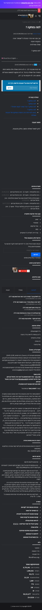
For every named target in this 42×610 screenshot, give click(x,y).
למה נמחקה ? (31, 101)
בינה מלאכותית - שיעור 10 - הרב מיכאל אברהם (24, 195)
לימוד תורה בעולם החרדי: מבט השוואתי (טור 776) (26, 302)
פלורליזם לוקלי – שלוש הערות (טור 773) (29, 318)
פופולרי (20, 290)
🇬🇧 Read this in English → (10, 58)
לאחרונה (33, 290)
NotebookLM (23, 379)
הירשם (9, 88)
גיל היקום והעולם (35, 331)
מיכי (39, 65)
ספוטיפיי (35, 223)
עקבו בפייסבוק (36, 277)
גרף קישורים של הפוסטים (30, 537)
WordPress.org (34, 557)
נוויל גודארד (37, 344)
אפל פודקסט (34, 226)
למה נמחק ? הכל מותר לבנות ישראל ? (23, 106)
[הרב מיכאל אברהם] (25, 16)
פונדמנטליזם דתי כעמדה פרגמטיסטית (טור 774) (27, 313)
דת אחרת (37, 341)
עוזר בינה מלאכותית (27, 3)
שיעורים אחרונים (36, 186)
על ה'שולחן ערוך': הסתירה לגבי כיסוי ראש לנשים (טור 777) (24, 296)
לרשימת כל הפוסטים (32, 534)
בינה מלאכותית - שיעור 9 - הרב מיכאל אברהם (25, 203)
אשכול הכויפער (36, 34)
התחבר (37, 548)
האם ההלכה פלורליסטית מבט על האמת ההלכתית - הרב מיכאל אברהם (21, 199)
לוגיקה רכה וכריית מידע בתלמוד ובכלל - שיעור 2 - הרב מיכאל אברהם (22, 207)
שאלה (33, 22)
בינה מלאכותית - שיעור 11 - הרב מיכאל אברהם (24, 192)
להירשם (36, 254)
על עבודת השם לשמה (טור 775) (27, 10)
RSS (37, 229)
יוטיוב (36, 219)
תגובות (8, 290)
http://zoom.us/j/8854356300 (30, 365)
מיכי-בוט (37, 377)
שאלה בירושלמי (35, 338)
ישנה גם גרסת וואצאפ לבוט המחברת (29, 384)
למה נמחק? (32, 104)
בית (37, 22)
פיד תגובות (35, 554)
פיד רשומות (35, 551)
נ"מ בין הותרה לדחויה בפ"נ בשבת (30, 334)
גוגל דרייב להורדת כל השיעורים (29, 233)
